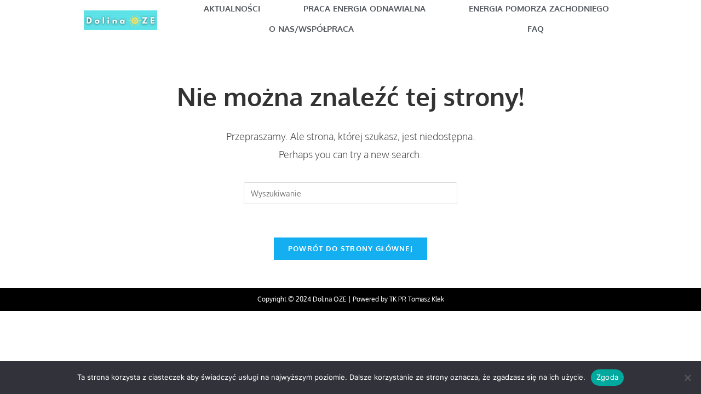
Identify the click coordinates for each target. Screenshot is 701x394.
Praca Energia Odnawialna (364, 8)
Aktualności (232, 8)
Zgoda (607, 377)
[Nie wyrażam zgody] (687, 377)
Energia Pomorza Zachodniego (539, 8)
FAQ (535, 29)
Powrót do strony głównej (350, 248)
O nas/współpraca (311, 29)
